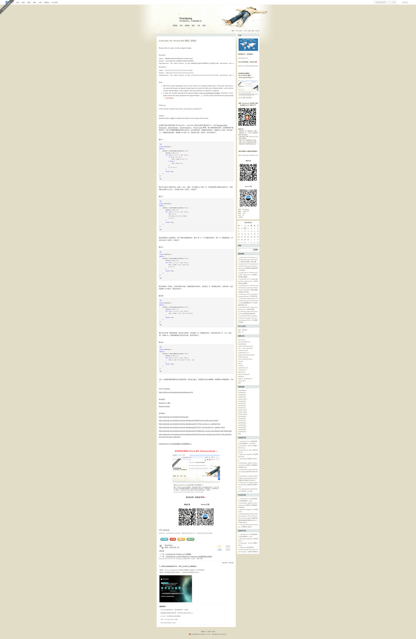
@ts (172, 118)
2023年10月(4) (242, 414)
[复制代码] (160, 145)
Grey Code (199, 127)
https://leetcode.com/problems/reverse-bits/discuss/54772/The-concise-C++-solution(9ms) (189, 424)
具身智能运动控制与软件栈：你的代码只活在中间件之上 (177, 613)
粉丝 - (169, 547)
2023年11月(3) (242, 412)
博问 (34, 2)
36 (243, 215)
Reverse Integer (164, 406)
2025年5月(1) (242, 395)
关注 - (176, 547)
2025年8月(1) (242, 393)
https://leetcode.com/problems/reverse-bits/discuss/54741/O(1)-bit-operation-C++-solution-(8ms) (192, 427)
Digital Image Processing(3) (246, 355)
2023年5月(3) (242, 425)
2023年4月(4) (242, 427)
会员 (17, 2)
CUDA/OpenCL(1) (243, 352)
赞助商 (46, 2)
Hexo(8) (240, 361)
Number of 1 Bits (164, 403)
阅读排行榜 (242, 437)
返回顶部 (231, 563)
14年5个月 (245, 211)
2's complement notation (211, 93)
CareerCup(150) (243, 350)
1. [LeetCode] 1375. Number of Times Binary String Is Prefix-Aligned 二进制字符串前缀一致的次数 (248, 259)
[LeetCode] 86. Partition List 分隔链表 (178, 554)
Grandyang (185, 18)
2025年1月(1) (242, 397)
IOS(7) (240, 363)
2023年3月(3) (242, 429)
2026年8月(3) (242, 390)
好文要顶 (164, 539)
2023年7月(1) (242, 421)
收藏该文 (181, 539)
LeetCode (166, 530)
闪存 (40, 2)
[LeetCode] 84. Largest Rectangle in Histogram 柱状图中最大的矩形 (189, 556)
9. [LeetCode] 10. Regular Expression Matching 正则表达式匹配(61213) (248, 484)
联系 (193, 25)
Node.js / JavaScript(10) (245, 378)
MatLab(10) (241, 372)
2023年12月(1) (242, 410)
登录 (182, 566)
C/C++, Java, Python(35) (245, 348)
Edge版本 (249, 98)
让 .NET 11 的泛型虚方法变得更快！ (171, 616)
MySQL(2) (241, 376)
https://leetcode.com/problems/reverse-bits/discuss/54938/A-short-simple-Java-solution (188, 420)
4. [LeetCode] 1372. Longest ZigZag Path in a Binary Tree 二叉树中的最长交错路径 (248, 281)
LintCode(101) (242, 370)
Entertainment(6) (243, 357)
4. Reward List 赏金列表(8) (246, 547)
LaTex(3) (240, 365)
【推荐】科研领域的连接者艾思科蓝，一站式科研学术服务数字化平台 (179, 572)
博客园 (175, 25)
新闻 (28, 2)
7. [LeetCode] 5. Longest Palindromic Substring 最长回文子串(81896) (248, 471)
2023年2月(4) (242, 431)
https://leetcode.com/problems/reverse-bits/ (173, 417)
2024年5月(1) (242, 405)
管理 (203, 25)
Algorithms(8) (242, 344)
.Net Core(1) (241, 339)
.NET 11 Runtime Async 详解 (169, 619)
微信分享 (190, 539)
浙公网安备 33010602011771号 (200, 634)
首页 (181, 25)
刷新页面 (224, 563)
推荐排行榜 (242, 531)
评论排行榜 (242, 495)
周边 (23, 2)
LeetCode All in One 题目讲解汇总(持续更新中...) (175, 444)
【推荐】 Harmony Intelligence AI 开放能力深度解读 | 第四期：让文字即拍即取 (181, 570)
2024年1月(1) (242, 408)
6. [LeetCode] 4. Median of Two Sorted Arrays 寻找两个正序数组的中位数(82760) (248, 465)
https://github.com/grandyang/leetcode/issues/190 (176, 392)
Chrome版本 (242, 98)
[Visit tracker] (248, 50)
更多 (239, 383)
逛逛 (188, 566)
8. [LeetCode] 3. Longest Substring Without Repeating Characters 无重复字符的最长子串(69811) (248, 478)
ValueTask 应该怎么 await (168, 623)
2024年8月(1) (242, 401)
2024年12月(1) (242, 399)
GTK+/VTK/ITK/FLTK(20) (245, 359)
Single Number (173, 127)
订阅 (198, 25)
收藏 (198, 558)
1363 (243, 213)
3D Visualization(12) (244, 342)
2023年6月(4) (242, 423)
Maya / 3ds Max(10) (244, 374)
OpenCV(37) (242, 381)
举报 (201, 558)
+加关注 (161, 551)
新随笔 (187, 25)
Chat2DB (54, 2)
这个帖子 (194, 379)
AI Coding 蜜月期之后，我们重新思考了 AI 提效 (174, 610)
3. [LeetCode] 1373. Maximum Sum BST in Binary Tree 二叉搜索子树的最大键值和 (248, 275)
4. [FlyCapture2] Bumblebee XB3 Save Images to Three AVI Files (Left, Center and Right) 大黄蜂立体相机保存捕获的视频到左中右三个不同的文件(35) (248, 518)
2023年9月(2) (242, 416)
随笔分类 (241, 336)
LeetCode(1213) (243, 368)
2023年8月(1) (242, 418)
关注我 (173, 539)
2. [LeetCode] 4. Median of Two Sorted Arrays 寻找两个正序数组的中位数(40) (248, 505)
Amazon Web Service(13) (245, 346)
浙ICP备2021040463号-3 (219, 634)
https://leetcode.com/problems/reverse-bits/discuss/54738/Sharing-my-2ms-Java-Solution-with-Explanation (195, 431)
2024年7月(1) (242, 403)
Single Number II (185, 127)
